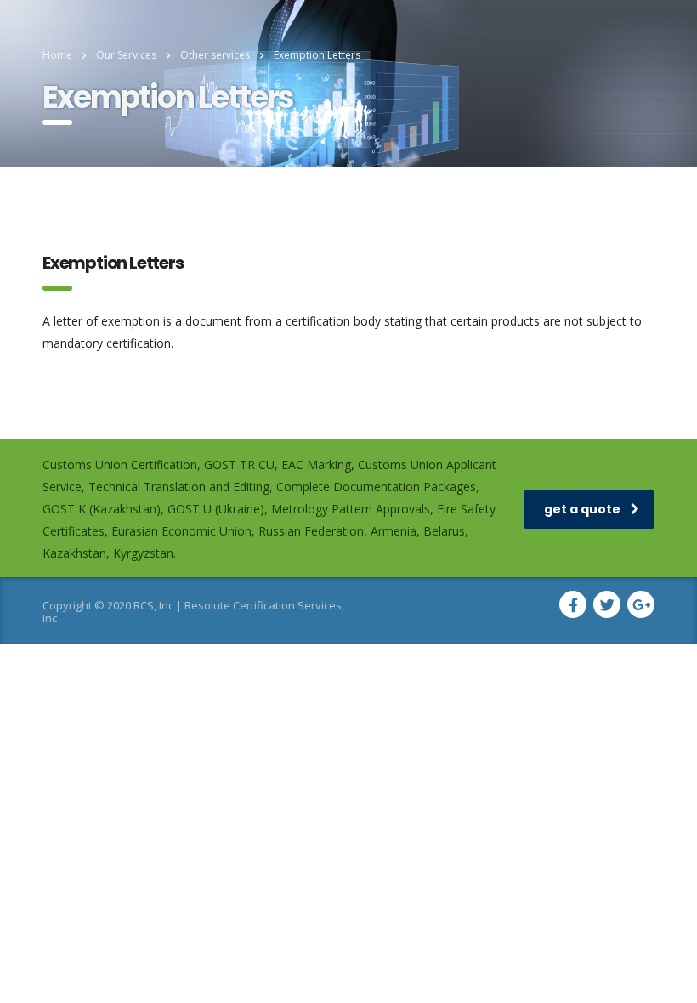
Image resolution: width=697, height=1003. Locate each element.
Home (57, 55)
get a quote (582, 509)
